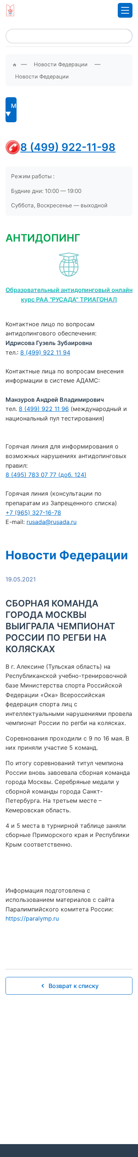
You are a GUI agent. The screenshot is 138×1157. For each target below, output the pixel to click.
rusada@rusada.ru (51, 521)
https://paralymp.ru (32, 918)
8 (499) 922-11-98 (68, 147)
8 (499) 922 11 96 (44, 408)
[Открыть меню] (125, 10)
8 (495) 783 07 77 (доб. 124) (46, 474)
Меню (14, 105)
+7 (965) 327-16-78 (33, 512)
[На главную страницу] (10, 10)
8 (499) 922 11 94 (45, 352)
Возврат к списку (74, 985)
